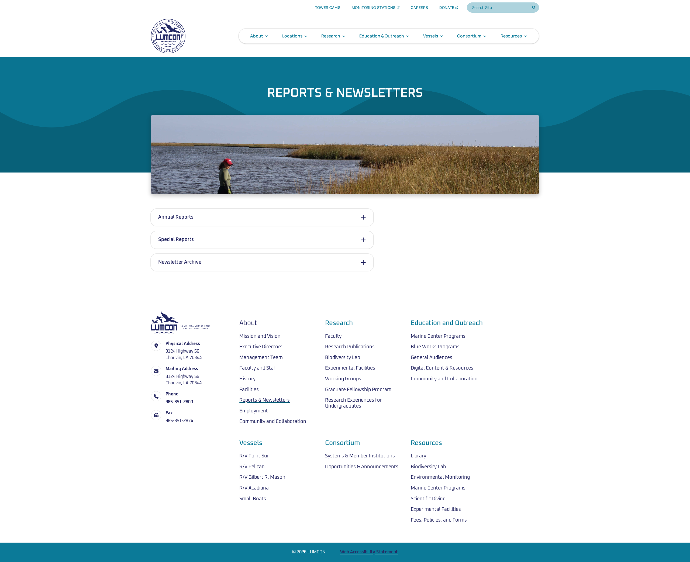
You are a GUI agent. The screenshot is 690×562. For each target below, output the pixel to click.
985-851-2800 (179, 402)
